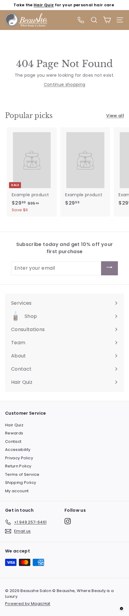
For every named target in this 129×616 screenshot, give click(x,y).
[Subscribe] (109, 268)
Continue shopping (65, 84)
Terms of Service (22, 474)
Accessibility (18, 449)
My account (17, 491)
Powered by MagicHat (27, 603)
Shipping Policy (20, 482)
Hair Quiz (44, 5)
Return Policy (18, 466)
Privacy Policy (19, 458)
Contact (13, 441)
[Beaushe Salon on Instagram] (67, 521)
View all (115, 116)
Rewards (14, 433)
